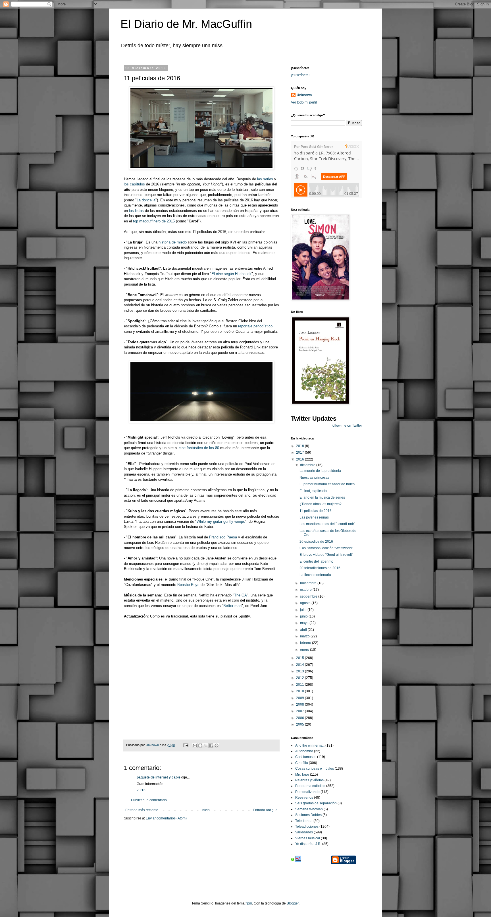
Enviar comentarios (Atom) (166, 818)
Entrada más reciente (141, 810)
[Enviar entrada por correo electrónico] (185, 745)
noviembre (308, 583)
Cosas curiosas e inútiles (314, 769)
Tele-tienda (304, 821)
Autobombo (304, 751)
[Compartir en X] (206, 745)
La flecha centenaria (315, 575)
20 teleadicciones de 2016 (319, 568)
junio (304, 616)
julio (303, 610)
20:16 (141, 790)
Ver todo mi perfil (304, 102)
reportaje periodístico (255, 326)
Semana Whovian (309, 809)
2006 (300, 718)
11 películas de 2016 (315, 511)
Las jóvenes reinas (314, 517)
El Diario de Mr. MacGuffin (186, 24)
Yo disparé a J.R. (308, 844)
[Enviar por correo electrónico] (195, 745)
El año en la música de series (322, 497)
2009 (300, 698)
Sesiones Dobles (308, 815)
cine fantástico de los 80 (199, 448)
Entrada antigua (265, 810)
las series (265, 179)
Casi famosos (305, 757)
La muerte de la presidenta (320, 471)
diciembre (308, 465)
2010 (300, 691)
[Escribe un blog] (200, 745)
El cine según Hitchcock (231, 274)
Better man (232, 606)
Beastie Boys (188, 585)
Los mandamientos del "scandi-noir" (327, 524)
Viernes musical (307, 838)
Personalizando (307, 792)
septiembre (309, 596)
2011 (300, 685)
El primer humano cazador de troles (327, 484)
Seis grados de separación (316, 803)
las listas (136, 210)
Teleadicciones (307, 827)
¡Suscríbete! (300, 75)
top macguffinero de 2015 (154, 221)
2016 (300, 459)
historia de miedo (173, 242)
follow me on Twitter (347, 425)
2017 (300, 453)
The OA (240, 595)
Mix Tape (302, 774)
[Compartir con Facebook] (211, 745)
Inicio (205, 810)
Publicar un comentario (149, 800)
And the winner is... (309, 745)
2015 (300, 658)
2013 (300, 671)
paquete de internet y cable (158, 777)
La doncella (146, 200)
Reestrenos (304, 798)
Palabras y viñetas (309, 780)
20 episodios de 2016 (316, 542)
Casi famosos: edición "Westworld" (326, 548)
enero (305, 650)
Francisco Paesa (223, 537)
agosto (305, 603)
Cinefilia (301, 763)
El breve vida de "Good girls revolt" (326, 555)
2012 (300, 678)
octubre (306, 590)
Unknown (304, 95)
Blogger (293, 903)
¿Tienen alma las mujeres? (320, 504)
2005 (300, 724)
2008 (300, 705)
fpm (249, 903)
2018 (300, 446)
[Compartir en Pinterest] (216, 745)
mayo (304, 623)
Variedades (304, 832)
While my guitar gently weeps (221, 521)
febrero (306, 643)
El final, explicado (313, 491)
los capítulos (134, 184)
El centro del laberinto (316, 561)
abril (304, 630)
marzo (305, 636)
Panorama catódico (310, 786)
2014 (300, 665)
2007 (300, 711)
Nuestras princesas (314, 478)
